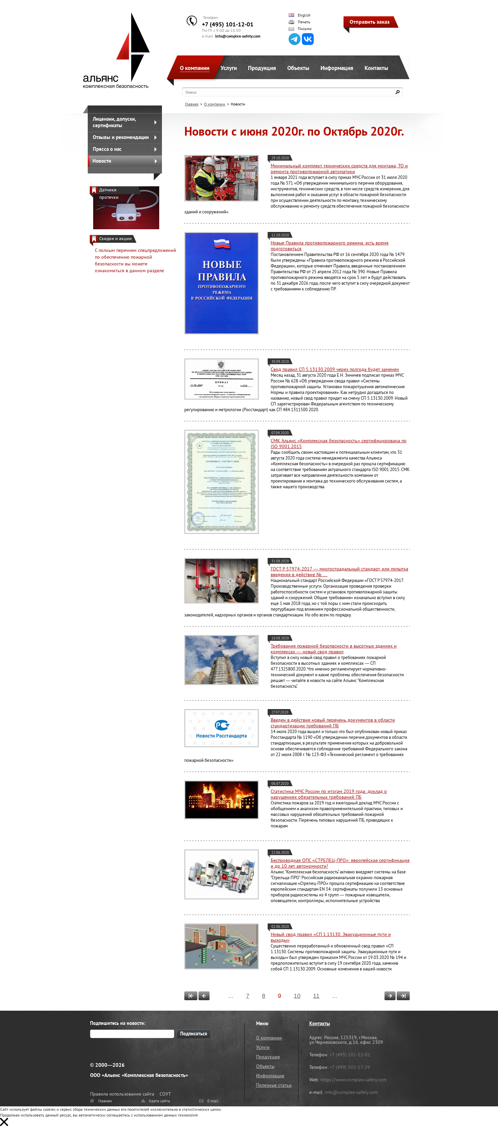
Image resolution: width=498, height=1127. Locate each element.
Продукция (262, 68)
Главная (192, 104)
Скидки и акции (115, 238)
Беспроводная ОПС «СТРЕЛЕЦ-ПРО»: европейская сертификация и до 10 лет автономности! (340, 863)
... (230, 995)
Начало (191, 995)
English (304, 15)
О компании (194, 68)
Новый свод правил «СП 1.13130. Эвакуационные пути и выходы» (331, 937)
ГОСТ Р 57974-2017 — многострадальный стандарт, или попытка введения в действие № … (339, 572)
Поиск (191, 92)
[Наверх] (476, 1105)
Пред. (204, 995)
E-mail (213, 1100)
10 (297, 995)
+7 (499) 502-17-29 (350, 1067)
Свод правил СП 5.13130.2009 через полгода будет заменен (335, 369)
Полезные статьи (274, 1085)
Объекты (298, 68)
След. (390, 995)
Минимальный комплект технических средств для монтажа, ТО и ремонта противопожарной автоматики (339, 168)
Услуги (229, 68)
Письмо (304, 28)
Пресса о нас (107, 149)
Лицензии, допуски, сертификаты (114, 122)
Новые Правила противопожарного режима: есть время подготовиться (330, 246)
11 (316, 995)
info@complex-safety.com (238, 36)
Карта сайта (159, 1100)
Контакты (376, 68)
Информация (336, 68)
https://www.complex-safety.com (353, 1080)
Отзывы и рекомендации (121, 137)
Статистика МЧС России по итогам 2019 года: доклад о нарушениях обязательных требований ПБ (329, 794)
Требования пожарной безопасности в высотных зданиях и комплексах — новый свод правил (334, 649)
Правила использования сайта (122, 1094)
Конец (403, 995)
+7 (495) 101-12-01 (227, 24)
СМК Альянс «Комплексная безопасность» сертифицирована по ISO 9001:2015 (339, 443)
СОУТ (165, 1094)
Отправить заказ (370, 21)
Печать (304, 22)
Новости (101, 161)
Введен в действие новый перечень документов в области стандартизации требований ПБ (333, 723)
